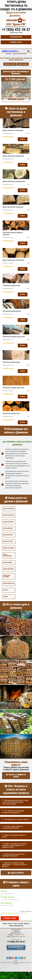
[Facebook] (10, 958)
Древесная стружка (6, 576)
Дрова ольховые (8, 521)
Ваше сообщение (6, 903)
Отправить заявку (9, 918)
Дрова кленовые (8, 569)
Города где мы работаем (16, 925)
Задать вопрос (23, 64)
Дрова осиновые (8, 515)
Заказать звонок (9, 64)
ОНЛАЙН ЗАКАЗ (16, 99)
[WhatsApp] (24, 958)
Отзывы (20, 923)
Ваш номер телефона (7, 897)
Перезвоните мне (16, 37)
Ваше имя (4, 891)
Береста (5, 590)
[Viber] (22, 958)
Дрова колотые (8, 535)
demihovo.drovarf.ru (10, 51)
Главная (5, 923)
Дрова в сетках (8, 541)
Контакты (26, 923)
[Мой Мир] (16, 958)
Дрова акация (7, 562)
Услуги (15, 923)
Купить (22, 139)
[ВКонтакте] (7, 958)
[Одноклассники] (13, 958)
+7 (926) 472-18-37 (16, 29)
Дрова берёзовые (8, 508)
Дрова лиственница (7, 555)
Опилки (5, 596)
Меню (28, 50)
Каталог (10, 923)
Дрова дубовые (8, 528)
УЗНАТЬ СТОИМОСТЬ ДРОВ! (17, 775)
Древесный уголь (8, 583)
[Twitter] (19, 958)
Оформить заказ (16, 42)
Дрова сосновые (8, 548)
